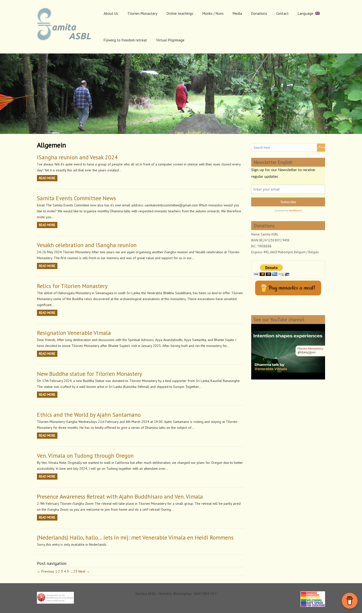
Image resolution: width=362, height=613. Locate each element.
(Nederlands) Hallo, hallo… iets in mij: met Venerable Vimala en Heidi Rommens (135, 537)
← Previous (45, 571)
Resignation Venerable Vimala (74, 332)
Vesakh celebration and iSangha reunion (87, 245)
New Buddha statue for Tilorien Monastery (89, 373)
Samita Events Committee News (76, 198)
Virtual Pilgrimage (170, 40)
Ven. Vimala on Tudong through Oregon (85, 455)
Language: (306, 13)
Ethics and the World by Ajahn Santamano (89, 414)
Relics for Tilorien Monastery (72, 285)
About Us (111, 13)
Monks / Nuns (213, 13)
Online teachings (179, 13)
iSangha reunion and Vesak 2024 (77, 157)
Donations (259, 13)
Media (237, 13)
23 (75, 571)
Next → (84, 571)
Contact (282, 13)
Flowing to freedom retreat (125, 40)
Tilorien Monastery (142, 13)
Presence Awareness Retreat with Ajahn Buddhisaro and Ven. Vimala (120, 496)
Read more (47, 178)
